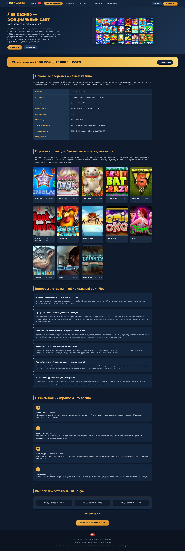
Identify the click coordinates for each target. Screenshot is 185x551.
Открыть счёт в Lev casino (92, 522)
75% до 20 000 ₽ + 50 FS (92, 503)
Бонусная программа (53, 3)
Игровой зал (70, 3)
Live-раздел (83, 3)
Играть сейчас (15, 47)
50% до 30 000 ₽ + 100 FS (131, 503)
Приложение (97, 3)
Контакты (35, 3)
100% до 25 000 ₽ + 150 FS (54, 503)
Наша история (112, 3)
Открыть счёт (170, 3)
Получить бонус (165, 62)
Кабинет (157, 3)
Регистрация (30, 47)
